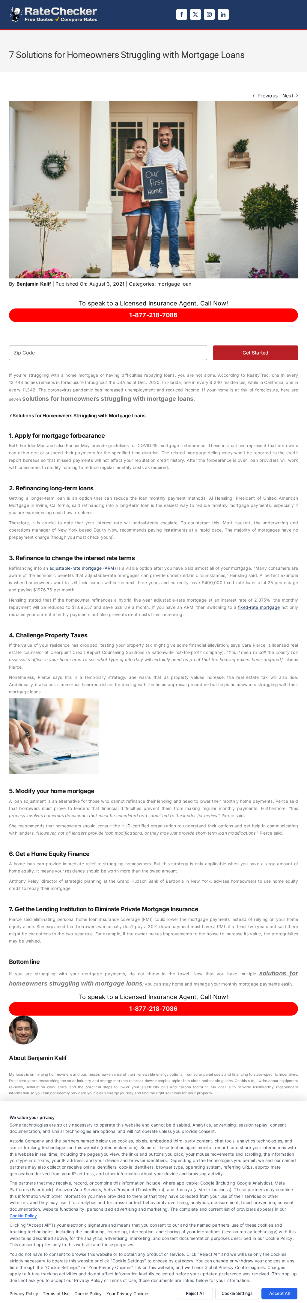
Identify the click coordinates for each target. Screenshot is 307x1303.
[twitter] (195, 14)
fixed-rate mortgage (259, 607)
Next (287, 96)
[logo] (54, 8)
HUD (126, 825)
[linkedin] (223, 14)
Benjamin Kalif (33, 284)
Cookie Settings (237, 1293)
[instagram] (209, 14)
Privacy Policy (24, 1293)
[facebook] (181, 14)
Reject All (195, 1293)
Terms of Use (56, 1293)
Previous (268, 96)
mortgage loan (174, 284)
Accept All (279, 1293)
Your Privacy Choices (127, 1293)
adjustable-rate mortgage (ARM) (82, 568)
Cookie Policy (23, 1215)
